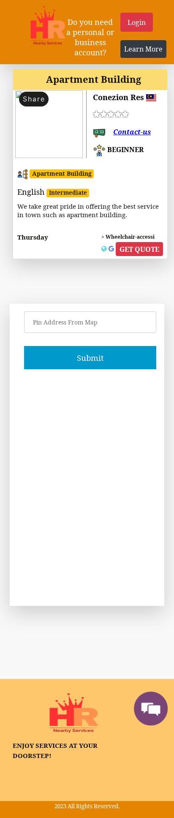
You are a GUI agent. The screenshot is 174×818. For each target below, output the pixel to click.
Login (137, 22)
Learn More (143, 49)
